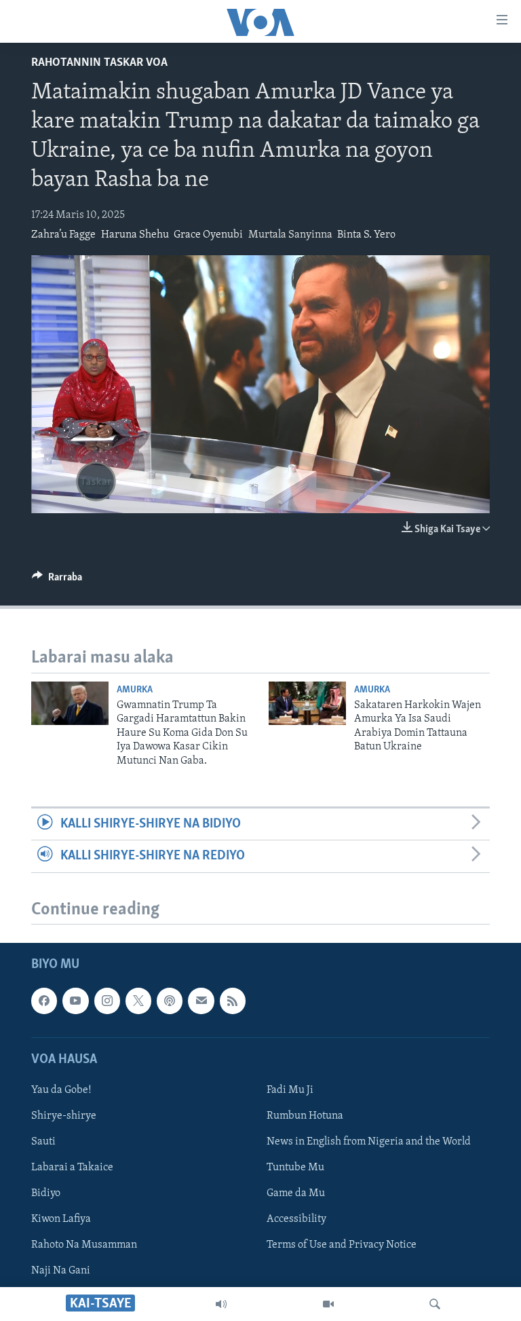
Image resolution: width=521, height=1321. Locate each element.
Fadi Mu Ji (290, 1090)
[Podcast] (169, 1001)
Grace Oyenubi (208, 234)
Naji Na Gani (60, 1271)
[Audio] (221, 1304)
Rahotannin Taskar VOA (99, 63)
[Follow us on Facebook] (44, 1001)
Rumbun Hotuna (305, 1116)
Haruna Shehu (135, 234)
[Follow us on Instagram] (107, 1001)
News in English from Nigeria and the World (369, 1142)
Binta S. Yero (366, 234)
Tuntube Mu (295, 1168)
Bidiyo (45, 1194)
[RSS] (233, 1001)
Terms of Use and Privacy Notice (342, 1245)
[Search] (434, 1304)
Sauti (43, 1142)
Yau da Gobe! (61, 1090)
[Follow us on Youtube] (75, 1001)
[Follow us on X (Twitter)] (138, 1001)
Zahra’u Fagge (63, 234)
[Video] (328, 1304)
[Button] (57, 580)
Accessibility (296, 1219)
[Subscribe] (201, 1001)
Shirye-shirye (63, 1116)
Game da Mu (296, 1194)
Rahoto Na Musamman (84, 1245)
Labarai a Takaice (72, 1168)
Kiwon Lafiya (61, 1219)
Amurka (135, 690)
